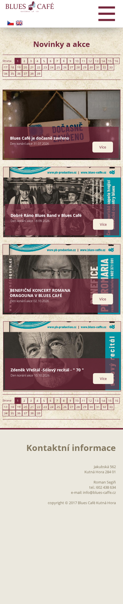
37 (25, 74)
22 (38, 67)
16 (116, 61)
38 (32, 74)
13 (96, 61)
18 (12, 67)
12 (90, 61)
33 (111, 67)
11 (83, 61)
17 (5, 67)
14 (103, 61)
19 (19, 67)
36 (19, 74)
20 (25, 67)
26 (65, 67)
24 (51, 67)
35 (12, 74)
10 (77, 61)
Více (102, 147)
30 (91, 67)
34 (5, 74)
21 (32, 67)
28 (78, 67)
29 (84, 67)
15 (110, 61)
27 (71, 67)
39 (38, 74)
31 (98, 67)
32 (104, 67)
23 (45, 67)
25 (58, 67)
